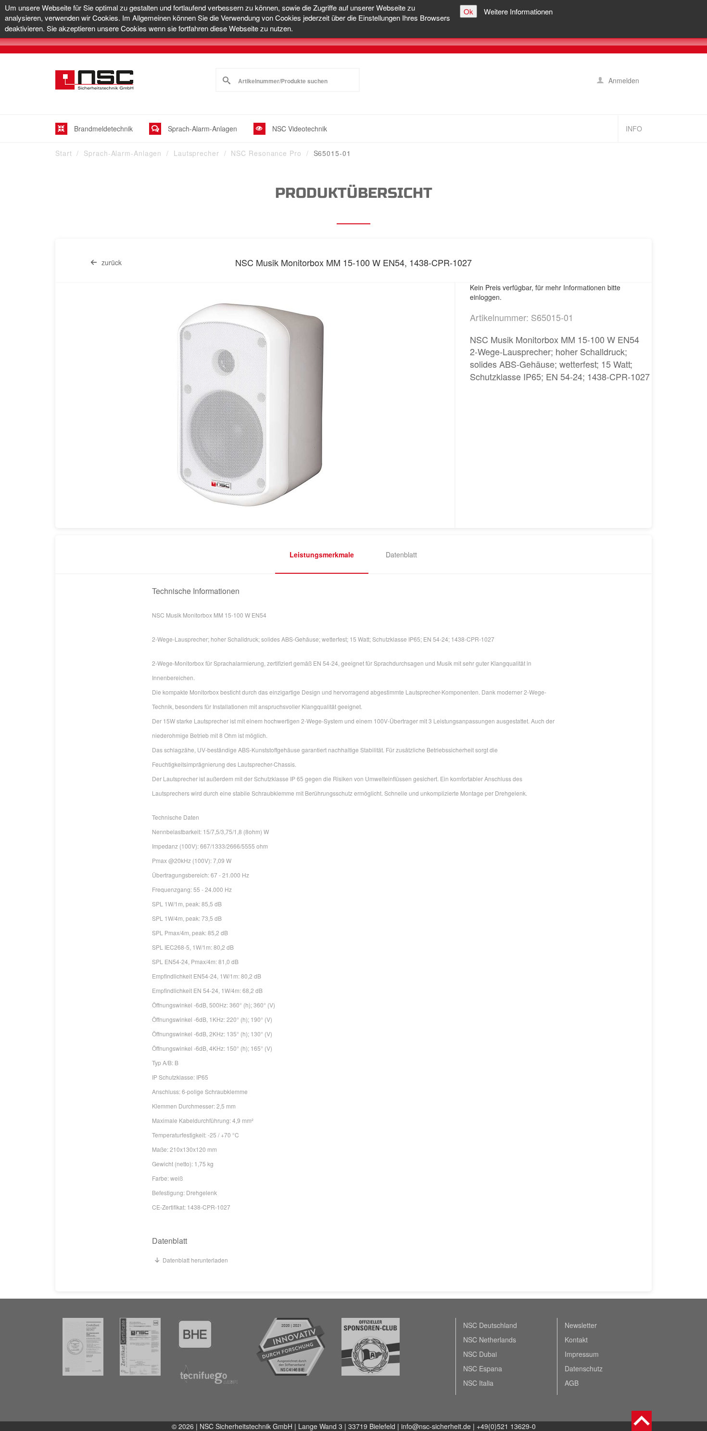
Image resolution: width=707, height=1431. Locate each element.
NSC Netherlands (489, 1339)
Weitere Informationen (518, 11)
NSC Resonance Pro (266, 153)
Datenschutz (584, 1368)
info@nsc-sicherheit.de (436, 1426)
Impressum (582, 1354)
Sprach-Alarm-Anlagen (123, 153)
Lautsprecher (196, 153)
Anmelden (622, 80)
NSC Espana (482, 1368)
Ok (468, 11)
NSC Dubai (480, 1354)
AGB (572, 1383)
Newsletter (581, 1325)
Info (634, 128)
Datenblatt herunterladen (195, 1260)
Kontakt (576, 1339)
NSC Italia (478, 1383)
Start (63, 153)
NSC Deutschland (490, 1325)
